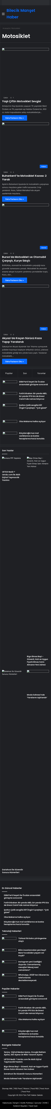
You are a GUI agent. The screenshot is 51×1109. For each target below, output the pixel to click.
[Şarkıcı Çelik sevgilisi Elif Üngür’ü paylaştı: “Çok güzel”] (10, 411)
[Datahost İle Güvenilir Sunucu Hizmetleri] (13, 768)
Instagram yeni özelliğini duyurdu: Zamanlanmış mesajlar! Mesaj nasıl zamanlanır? (30, 965)
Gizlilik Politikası (26, 1103)
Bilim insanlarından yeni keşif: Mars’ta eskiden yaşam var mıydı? (32, 953)
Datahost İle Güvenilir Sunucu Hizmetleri (12, 871)
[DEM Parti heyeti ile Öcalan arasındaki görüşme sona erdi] (10, 385)
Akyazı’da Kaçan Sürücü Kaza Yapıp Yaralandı (22, 340)
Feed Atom (44, 1088)
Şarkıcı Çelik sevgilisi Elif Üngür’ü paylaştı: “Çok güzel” (33, 406)
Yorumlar (41, 373)
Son (25, 373)
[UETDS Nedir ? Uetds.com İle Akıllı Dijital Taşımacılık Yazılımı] (13, 463)
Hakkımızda (7, 1103)
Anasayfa (6, 28)
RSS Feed (18, 1088)
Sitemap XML (7, 1088)
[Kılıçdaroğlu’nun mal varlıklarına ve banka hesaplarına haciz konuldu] (10, 437)
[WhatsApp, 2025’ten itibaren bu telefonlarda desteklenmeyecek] (9, 978)
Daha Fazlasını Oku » (14, 118)
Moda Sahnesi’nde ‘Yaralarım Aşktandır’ (37, 696)
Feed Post (26, 1091)
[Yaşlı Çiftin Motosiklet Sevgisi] (25, 71)
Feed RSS (35, 1088)
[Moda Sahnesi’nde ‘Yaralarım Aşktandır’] (38, 681)
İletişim (16, 1103)
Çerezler (38, 1103)
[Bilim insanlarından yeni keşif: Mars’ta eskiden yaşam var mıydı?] (9, 954)
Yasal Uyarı (33, 1106)
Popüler (9, 373)
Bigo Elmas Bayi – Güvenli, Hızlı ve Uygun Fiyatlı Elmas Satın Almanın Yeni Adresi (37, 660)
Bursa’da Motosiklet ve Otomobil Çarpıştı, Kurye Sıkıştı (24, 258)
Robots (26, 1088)
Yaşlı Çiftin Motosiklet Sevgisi (21, 101)
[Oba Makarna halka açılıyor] (10, 425)
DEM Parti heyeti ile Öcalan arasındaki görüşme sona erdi (33, 383)
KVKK (45, 1103)
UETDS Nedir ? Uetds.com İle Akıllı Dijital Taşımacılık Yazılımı (11, 476)
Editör (6, 98)
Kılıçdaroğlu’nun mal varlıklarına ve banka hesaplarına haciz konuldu (31, 436)
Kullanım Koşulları (20, 1106)
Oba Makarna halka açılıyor (32, 421)
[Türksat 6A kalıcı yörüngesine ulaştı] (9, 942)
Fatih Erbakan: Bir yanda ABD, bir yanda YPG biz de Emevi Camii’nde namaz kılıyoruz (33, 396)
